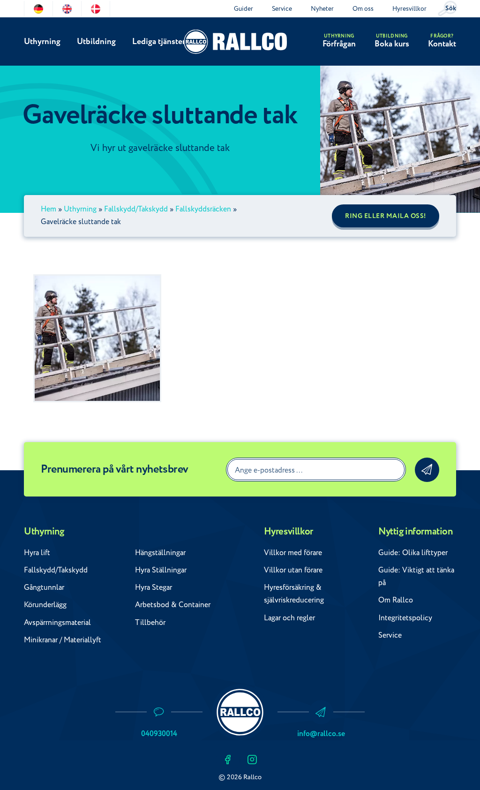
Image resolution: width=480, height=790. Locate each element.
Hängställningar (160, 553)
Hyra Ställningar (161, 570)
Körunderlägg (45, 605)
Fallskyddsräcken (203, 209)
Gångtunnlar (44, 587)
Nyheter (322, 8)
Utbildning (96, 41)
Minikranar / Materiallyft (62, 640)
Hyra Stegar (153, 587)
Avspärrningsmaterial (57, 622)
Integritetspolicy (405, 618)
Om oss (363, 8)
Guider (243, 8)
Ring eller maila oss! (385, 216)
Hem (48, 209)
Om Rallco (395, 600)
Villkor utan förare (293, 570)
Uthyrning (42, 41)
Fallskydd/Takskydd (136, 209)
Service (282, 8)
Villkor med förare (293, 553)
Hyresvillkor (409, 8)
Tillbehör (150, 622)
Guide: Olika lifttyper (413, 553)
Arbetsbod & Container (172, 605)
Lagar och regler (289, 618)
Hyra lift (37, 553)
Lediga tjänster (158, 41)
